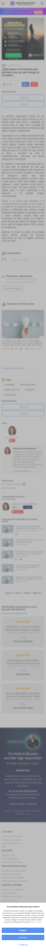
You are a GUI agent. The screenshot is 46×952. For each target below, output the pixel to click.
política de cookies (36, 922)
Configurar (23, 944)
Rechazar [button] (23, 937)
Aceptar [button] (23, 930)
